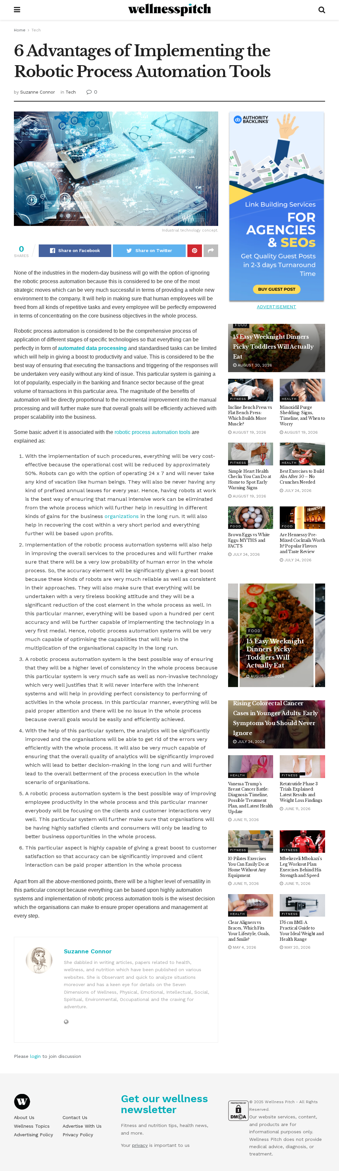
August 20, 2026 (254, 365)
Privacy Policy (78, 1134)
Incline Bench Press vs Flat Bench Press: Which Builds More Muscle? (250, 415)
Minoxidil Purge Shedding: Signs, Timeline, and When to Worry (302, 415)
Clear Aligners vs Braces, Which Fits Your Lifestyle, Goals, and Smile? (249, 930)
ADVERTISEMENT (276, 306)
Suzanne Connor (37, 92)
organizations (122, 516)
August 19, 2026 (248, 432)
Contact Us (75, 1117)
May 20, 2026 (297, 947)
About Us (24, 1117)
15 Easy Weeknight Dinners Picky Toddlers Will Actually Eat (273, 346)
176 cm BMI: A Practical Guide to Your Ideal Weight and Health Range (301, 930)
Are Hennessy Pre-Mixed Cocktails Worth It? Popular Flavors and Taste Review (302, 543)
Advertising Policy (33, 1134)
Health (289, 399)
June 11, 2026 (245, 819)
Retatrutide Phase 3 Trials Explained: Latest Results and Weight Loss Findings (301, 792)
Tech (36, 30)
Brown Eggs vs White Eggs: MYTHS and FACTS (249, 540)
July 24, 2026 (297, 490)
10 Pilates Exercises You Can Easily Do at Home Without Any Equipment (248, 867)
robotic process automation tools (152, 432)
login (35, 1056)
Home (19, 30)
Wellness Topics (32, 1126)
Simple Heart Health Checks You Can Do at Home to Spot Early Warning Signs (249, 479)
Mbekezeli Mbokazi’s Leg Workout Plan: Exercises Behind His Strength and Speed (301, 867)
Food (241, 325)
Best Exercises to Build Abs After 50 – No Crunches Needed (302, 477)
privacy (140, 1145)
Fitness (238, 399)
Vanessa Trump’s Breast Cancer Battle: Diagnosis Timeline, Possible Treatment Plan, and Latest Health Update (250, 797)
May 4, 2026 (243, 947)
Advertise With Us (82, 1126)
